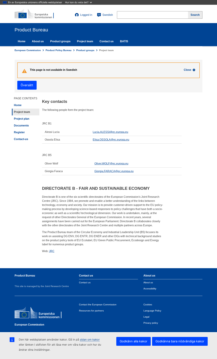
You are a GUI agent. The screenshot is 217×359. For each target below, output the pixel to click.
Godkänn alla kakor (133, 341)
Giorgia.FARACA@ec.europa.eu (114, 171)
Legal (146, 316)
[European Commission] (39, 313)
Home (21, 41)
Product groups (60, 41)
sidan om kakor (90, 339)
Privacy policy (150, 322)
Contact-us (21, 139)
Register (19, 132)
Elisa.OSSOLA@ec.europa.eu (111, 139)
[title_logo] (35, 14)
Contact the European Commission (97, 304)
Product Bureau (25, 275)
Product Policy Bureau (59, 50)
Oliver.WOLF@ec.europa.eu (111, 163)
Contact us (107, 41)
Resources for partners (91, 310)
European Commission (28, 50)
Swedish (105, 14)
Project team (85, 41)
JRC (51, 251)
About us (38, 41)
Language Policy (152, 310)
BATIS (124, 41)
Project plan (21, 118)
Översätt (27, 85)
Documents (21, 125)
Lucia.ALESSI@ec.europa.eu (110, 132)
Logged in (86, 14)
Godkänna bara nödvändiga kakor (179, 341)
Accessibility (149, 288)
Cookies (147, 304)
